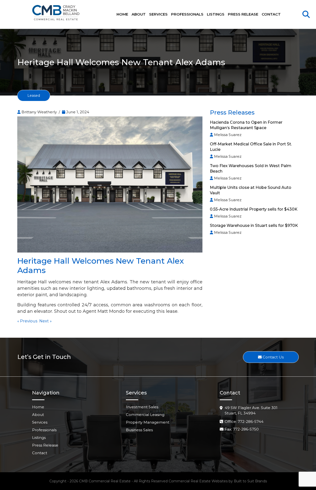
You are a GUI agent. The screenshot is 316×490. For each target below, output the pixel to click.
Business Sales (139, 430)
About (139, 14)
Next (44, 321)
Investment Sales (142, 407)
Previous (28, 321)
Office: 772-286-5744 (244, 421)
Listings (215, 14)
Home (122, 14)
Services (158, 14)
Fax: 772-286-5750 (242, 429)
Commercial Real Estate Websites (198, 481)
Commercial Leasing (145, 414)
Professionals (187, 14)
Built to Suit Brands (250, 481)
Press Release (243, 14)
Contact (271, 14)
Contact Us (273, 357)
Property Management (147, 422)
